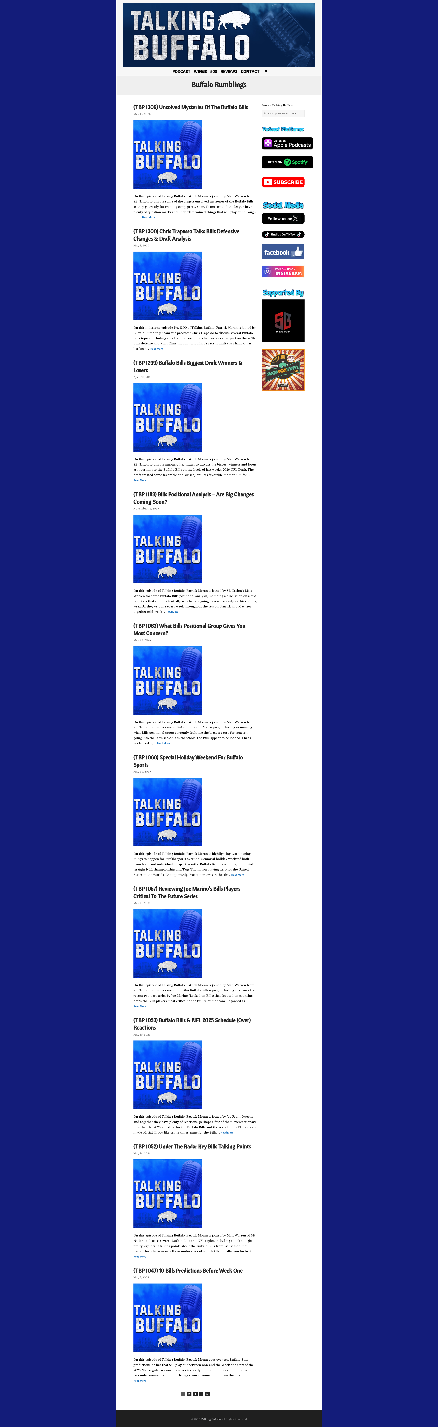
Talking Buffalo (211, 1419)
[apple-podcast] (287, 151)
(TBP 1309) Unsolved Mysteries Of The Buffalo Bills (190, 107)
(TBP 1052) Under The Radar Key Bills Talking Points (192, 1146)
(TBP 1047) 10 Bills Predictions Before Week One (188, 1270)
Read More (148, 217)
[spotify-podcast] (287, 169)
